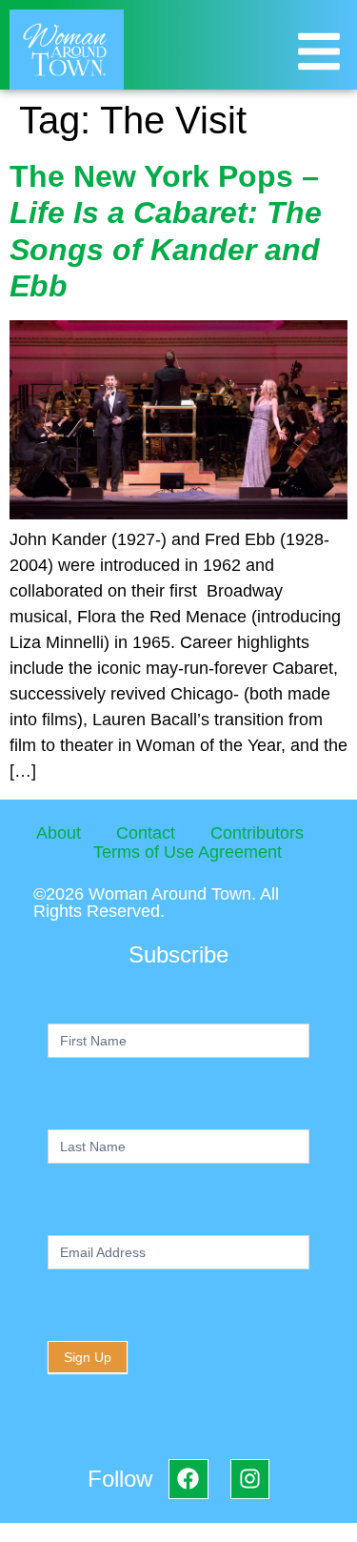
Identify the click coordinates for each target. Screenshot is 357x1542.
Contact (145, 832)
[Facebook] (188, 1478)
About (58, 832)
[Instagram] (249, 1478)
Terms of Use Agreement (187, 852)
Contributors (257, 832)
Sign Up (87, 1357)
